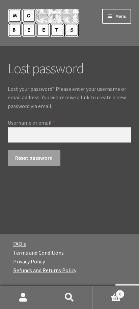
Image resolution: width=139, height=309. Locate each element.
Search (69, 297)
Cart (107, 292)
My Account (23, 297)
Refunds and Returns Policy (44, 270)
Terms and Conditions (38, 252)
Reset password (34, 157)
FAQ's (19, 243)
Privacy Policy (29, 261)
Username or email (41, 122)
